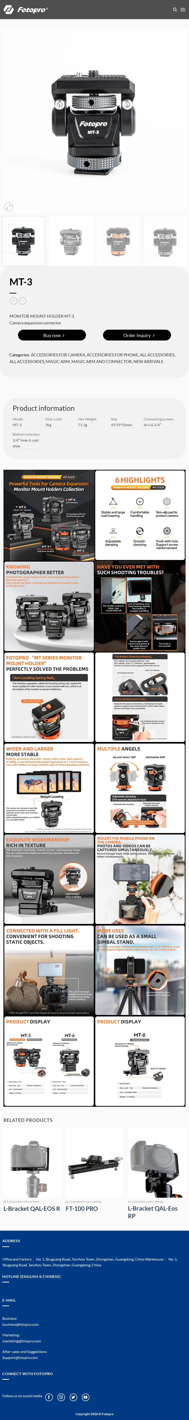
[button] (175, 9)
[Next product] (13, 300)
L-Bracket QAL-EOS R (31, 1208)
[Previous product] (22, 300)
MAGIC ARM (58, 361)
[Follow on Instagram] (61, 1397)
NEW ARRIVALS (148, 361)
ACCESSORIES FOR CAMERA (58, 354)
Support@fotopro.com (20, 1357)
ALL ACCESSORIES (157, 354)
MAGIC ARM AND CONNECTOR (101, 361)
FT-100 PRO (82, 1208)
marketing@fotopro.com (21, 1341)
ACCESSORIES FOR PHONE (112, 354)
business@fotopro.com (20, 1324)
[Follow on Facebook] (49, 1397)
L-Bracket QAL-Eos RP (152, 1212)
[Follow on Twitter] (73, 1397)
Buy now (52, 335)
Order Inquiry (137, 335)
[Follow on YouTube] (85, 1397)
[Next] (177, 120)
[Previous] (12, 120)
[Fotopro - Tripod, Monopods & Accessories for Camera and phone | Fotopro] (84, 9)
